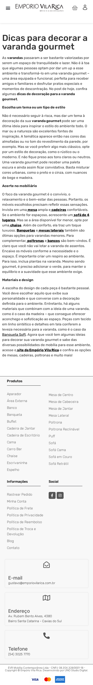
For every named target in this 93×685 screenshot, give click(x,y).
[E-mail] (46, 564)
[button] (7, 7)
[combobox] (46, 17)
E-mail (15, 578)
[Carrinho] (75, 8)
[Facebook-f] (52, 495)
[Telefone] (46, 635)
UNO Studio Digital (76, 670)
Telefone (18, 649)
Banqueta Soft (14, 334)
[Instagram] (60, 495)
